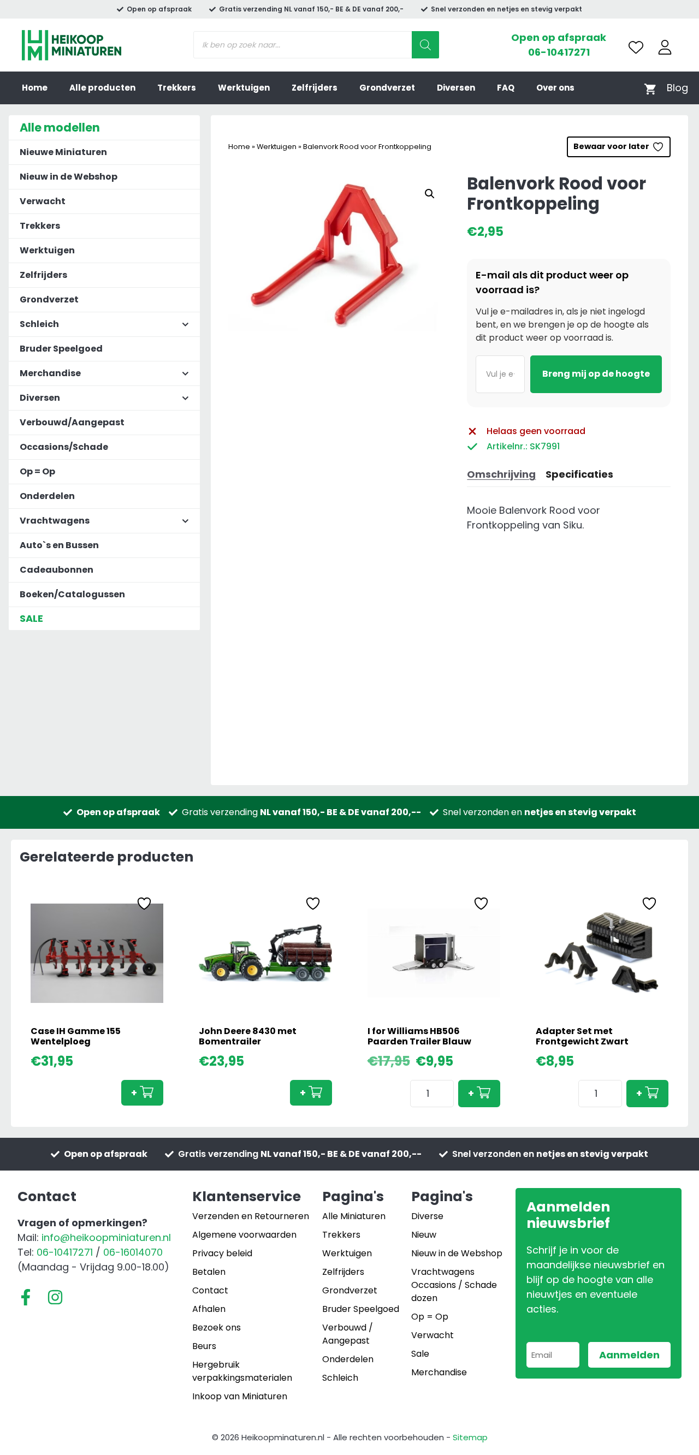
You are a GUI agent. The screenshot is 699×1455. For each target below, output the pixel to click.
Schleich (340, 1377)
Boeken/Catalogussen (72, 594)
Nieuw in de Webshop (68, 176)
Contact (210, 1290)
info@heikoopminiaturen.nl (106, 1237)
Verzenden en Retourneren (250, 1216)
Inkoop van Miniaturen (239, 1396)
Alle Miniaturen (354, 1216)
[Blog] (677, 87)
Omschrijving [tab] (501, 474)
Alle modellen (60, 127)
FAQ (505, 87)
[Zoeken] (425, 44)
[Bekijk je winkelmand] (650, 88)
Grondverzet (387, 87)
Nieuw (423, 1234)
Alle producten (102, 87)
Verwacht (43, 201)
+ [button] (134, 1093)
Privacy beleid (222, 1253)
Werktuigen (244, 87)
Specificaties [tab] (579, 474)
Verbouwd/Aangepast (72, 422)
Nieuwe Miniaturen (63, 152)
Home (35, 87)
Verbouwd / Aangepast (347, 1334)
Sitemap (470, 1437)
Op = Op (37, 471)
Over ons (555, 87)
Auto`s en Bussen (59, 545)
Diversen (456, 87)
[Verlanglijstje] (636, 47)
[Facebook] (25, 1297)
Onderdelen (47, 496)
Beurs (204, 1346)
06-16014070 (133, 1252)
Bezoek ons (216, 1327)
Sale (420, 1353)
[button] (430, 194)
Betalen (209, 1272)
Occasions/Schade (64, 447)
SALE (31, 618)
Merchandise (439, 1372)
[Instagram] (55, 1297)
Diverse (427, 1216)
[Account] (665, 47)
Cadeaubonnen (56, 569)
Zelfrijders (314, 87)
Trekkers (176, 87)
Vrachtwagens (443, 1272)
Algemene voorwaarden (244, 1234)
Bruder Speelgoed (61, 348)
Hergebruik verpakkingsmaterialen (242, 1371)
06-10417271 (559, 52)
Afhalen (209, 1309)
